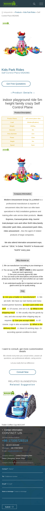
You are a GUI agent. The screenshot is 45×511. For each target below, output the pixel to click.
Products (18, 12)
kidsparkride (8, 12)
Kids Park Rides (29, 12)
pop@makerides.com (15, 451)
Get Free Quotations (16, 84)
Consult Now (22, 372)
